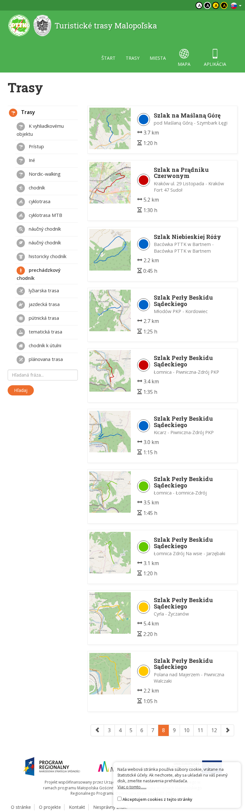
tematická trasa (44, 331)
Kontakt (77, 807)
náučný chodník (44, 229)
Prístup (35, 146)
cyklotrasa (38, 201)
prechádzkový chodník (39, 274)
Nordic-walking (44, 174)
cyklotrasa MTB (44, 215)
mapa (184, 64)
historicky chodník (46, 256)
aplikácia (215, 64)
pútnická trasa (43, 318)
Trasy (27, 112)
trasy (132, 58)
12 (214, 730)
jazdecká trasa (43, 304)
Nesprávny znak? (110, 807)
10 (186, 730)
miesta (158, 58)
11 (200, 730)
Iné (31, 160)
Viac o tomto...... (131, 787)
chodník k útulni (44, 345)
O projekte (50, 807)
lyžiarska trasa (43, 290)
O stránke (21, 807)
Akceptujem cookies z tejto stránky (157, 799)
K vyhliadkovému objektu (40, 130)
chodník (36, 187)
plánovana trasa (45, 359)
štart (108, 58)
